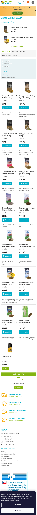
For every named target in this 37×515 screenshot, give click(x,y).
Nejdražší (22, 51)
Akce (6, 61)
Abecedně (15, 55)
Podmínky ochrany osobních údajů (10, 461)
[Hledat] (23, 2)
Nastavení (18, 505)
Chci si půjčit (17, 13)
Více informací (14, 500)
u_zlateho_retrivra (9, 441)
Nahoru (19, 387)
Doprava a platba (6, 456)
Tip (6, 66)
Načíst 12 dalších (18, 374)
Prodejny (3, 452)
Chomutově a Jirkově (15, 404)
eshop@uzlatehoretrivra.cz (11, 433)
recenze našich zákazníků (16, 420)
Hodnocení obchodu (6, 463)
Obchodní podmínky (6, 458)
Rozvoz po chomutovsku (8, 454)
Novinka (7, 63)
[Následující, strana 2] (18, 379)
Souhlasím (17, 510)
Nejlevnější (15, 51)
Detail (5, 368)
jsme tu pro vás (13, 412)
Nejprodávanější (6, 55)
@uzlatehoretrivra (9, 444)
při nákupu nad (15, 396)
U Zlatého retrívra (8, 439)
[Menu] (33, 2)
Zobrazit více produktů (17, 46)
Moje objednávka (5, 465)
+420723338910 (8, 436)
